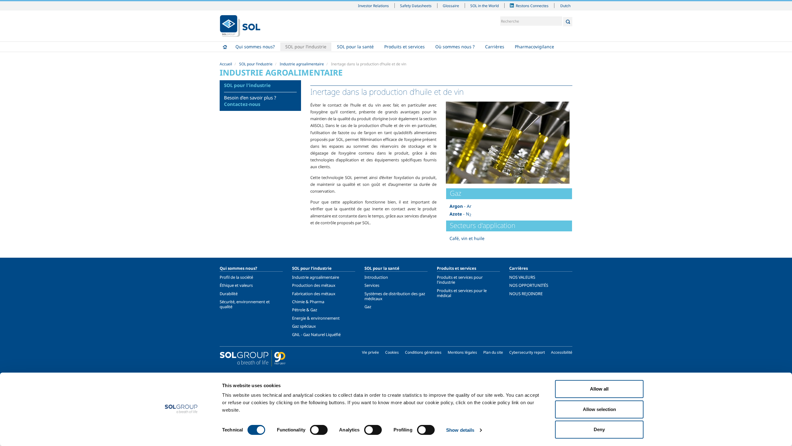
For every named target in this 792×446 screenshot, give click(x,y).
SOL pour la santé (355, 47)
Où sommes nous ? (455, 47)
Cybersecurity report (527, 352)
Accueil (225, 46)
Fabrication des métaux (313, 293)
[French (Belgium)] (240, 26)
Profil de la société (236, 277)
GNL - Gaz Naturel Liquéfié (316, 334)
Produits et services (404, 47)
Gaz (367, 306)
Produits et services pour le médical (462, 293)
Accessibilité (561, 352)
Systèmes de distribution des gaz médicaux (394, 296)
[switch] (319, 430)
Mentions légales (462, 352)
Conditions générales (423, 352)
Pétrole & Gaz (304, 310)
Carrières (494, 47)
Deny (599, 429)
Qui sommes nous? (255, 47)
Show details (460, 430)
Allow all (599, 388)
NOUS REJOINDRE (526, 293)
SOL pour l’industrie (305, 47)
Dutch (565, 5)
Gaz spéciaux (304, 326)
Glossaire (451, 5)
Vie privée (370, 352)
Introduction (376, 277)
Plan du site (493, 352)
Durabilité (229, 293)
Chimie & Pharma (308, 301)
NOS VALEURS (522, 277)
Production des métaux (313, 285)
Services (371, 285)
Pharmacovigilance (534, 47)
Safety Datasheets (416, 5)
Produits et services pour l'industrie (460, 279)
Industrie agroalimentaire (302, 64)
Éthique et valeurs (236, 285)
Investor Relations (373, 5)
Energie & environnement (316, 318)
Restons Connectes (532, 5)
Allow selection (599, 409)
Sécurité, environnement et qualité (245, 304)
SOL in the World (484, 5)
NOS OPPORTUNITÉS (528, 285)
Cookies (392, 352)
